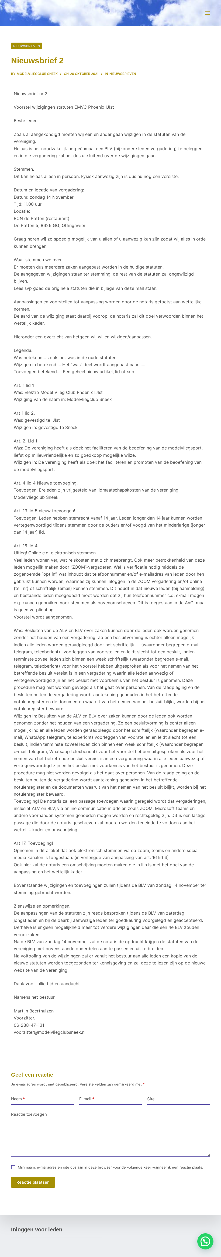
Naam (18, 1098)
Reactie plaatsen (33, 1182)
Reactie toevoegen (29, 1114)
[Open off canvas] (207, 13)
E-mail (86, 1098)
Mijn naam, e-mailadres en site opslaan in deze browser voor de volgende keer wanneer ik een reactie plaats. (110, 1167)
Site (151, 1098)
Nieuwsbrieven (26, 46)
